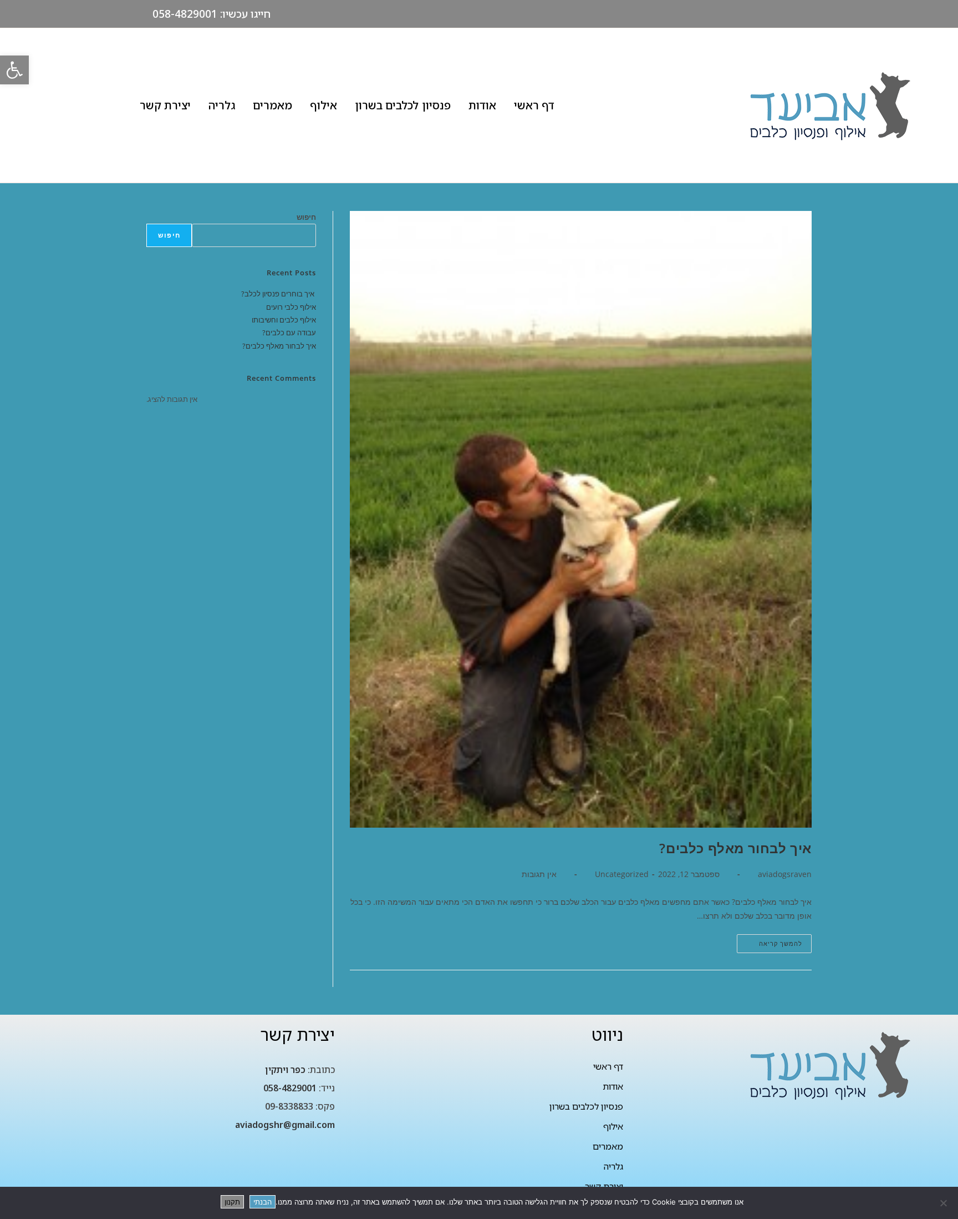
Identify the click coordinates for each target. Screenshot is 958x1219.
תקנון (232, 1201)
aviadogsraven (785, 874)
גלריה (221, 105)
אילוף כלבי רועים (291, 307)
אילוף (323, 105)
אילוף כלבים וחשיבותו (284, 320)
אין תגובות (539, 874)
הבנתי (262, 1201)
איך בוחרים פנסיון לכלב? (278, 294)
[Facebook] (112, 14)
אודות (482, 105)
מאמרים (272, 105)
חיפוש (306, 217)
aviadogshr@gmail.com (285, 1125)
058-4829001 (290, 1088)
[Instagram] (88, 14)
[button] (14, 70)
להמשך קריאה (769, 941)
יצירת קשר (165, 105)
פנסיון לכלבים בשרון (403, 105)
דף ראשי (534, 105)
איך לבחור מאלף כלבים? (735, 848)
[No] (944, 1202)
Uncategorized (622, 874)
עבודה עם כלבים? (289, 333)
